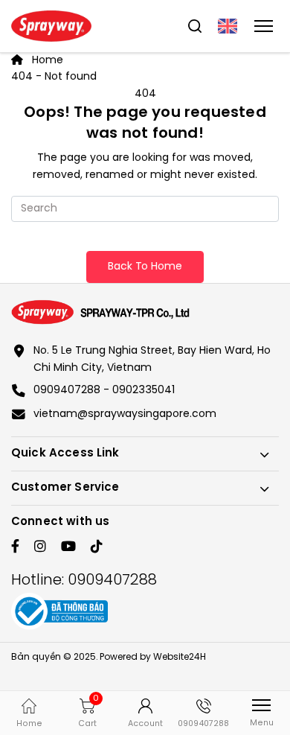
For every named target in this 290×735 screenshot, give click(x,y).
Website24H (179, 657)
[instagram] (40, 548)
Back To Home (145, 267)
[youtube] (68, 548)
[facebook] (15, 548)
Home (46, 60)
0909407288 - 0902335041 (104, 390)
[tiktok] (97, 548)
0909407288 (112, 580)
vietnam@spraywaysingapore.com (124, 414)
